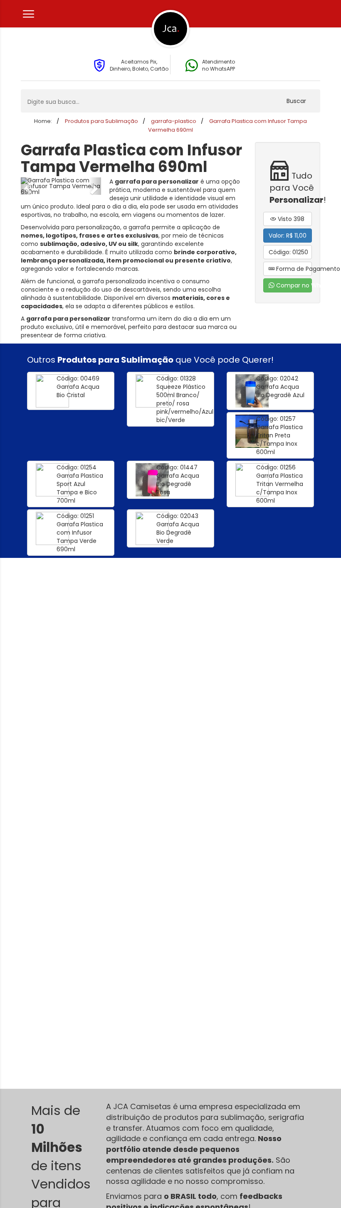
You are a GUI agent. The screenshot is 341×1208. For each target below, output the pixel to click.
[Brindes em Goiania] (170, 28)
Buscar (296, 101)
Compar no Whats (293, 285)
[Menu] (27, 14)
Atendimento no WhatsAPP (218, 65)
